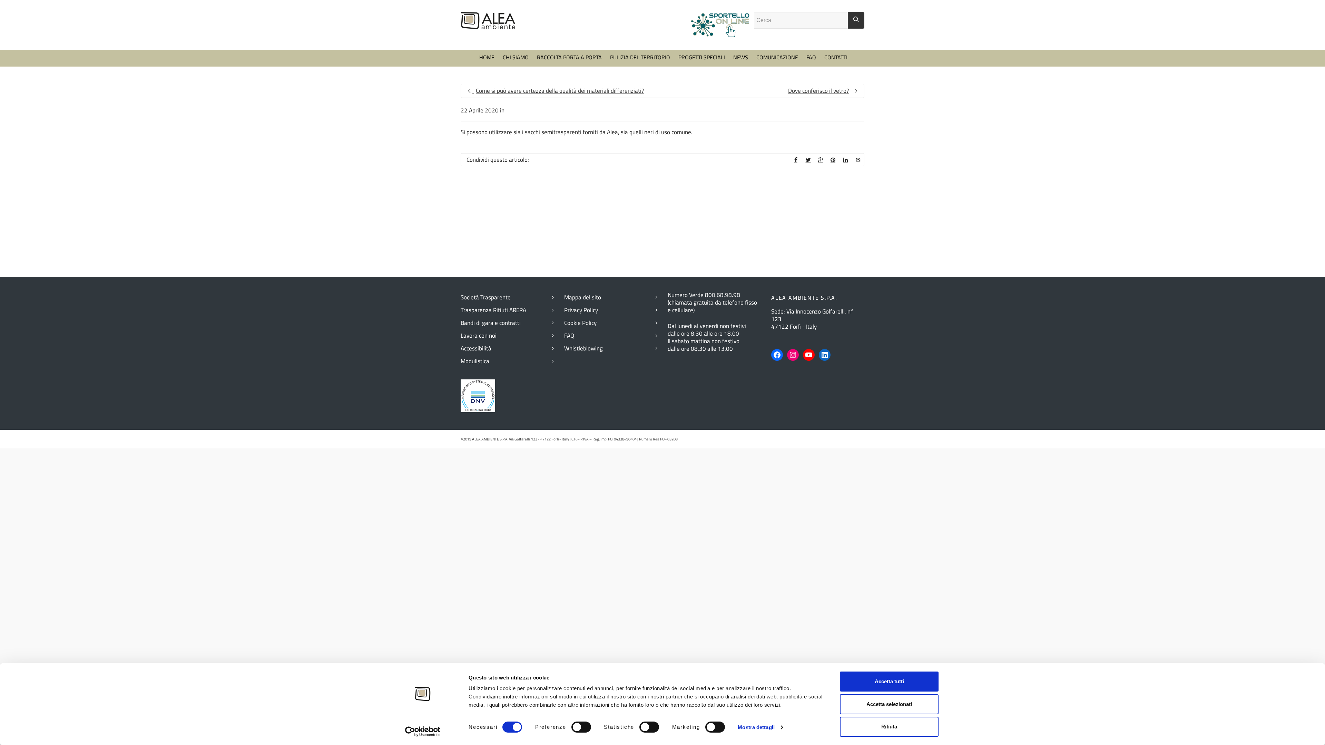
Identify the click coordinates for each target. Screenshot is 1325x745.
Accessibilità (476, 348)
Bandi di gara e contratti (491, 322)
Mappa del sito (582, 297)
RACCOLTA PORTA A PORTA (569, 57)
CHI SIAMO (516, 57)
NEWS (740, 57)
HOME (486, 57)
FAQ (811, 57)
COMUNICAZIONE (777, 57)
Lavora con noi (479, 335)
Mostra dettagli (756, 727)
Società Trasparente (486, 297)
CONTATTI (835, 57)
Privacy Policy (581, 310)
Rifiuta (889, 726)
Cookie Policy (580, 322)
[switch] (581, 727)
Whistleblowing (583, 348)
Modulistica (475, 361)
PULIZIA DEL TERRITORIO (640, 57)
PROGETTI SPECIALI (701, 57)
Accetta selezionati (889, 704)
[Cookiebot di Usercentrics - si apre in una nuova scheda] (423, 731)
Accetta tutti (889, 681)
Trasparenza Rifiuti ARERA (493, 310)
